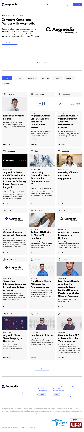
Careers (24, 395)
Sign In (68, 5)
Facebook (70, 393)
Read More (9, 43)
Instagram (70, 395)
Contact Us (78, 5)
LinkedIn (70, 389)
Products (32, 5)
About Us (40, 5)
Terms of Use (24, 427)
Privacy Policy (32, 427)
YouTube (70, 396)
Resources (50, 5)
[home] (9, 4)
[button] (37, 62)
